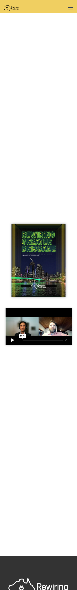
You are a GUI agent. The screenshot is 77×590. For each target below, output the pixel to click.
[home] (14, 7)
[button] (70, 7)
